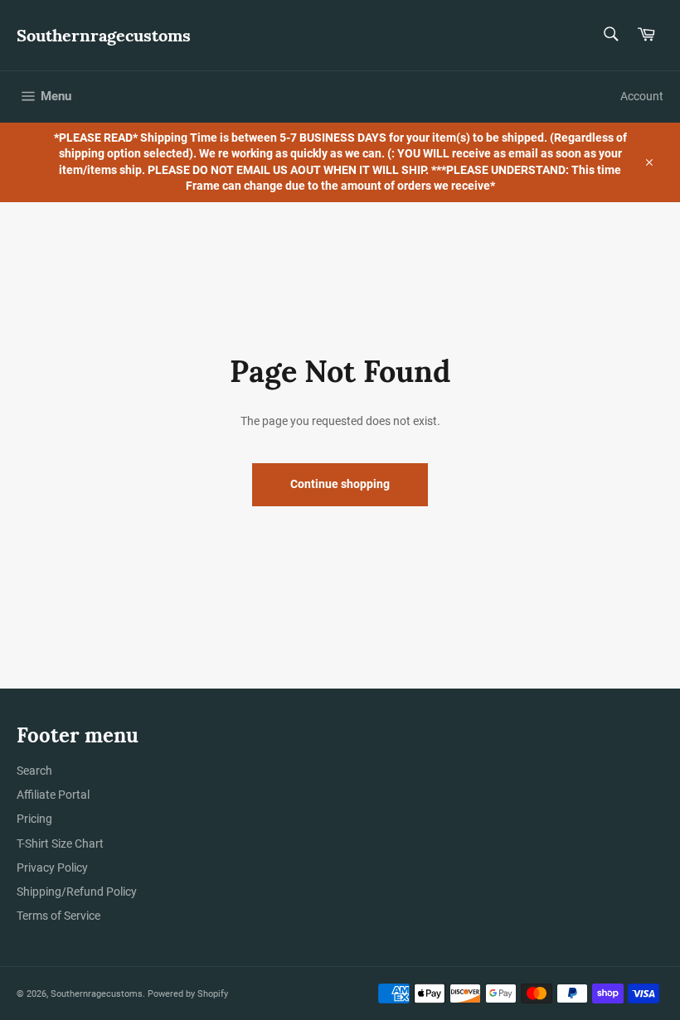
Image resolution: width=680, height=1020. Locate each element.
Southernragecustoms (104, 35)
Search (34, 770)
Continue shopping (340, 484)
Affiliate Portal (53, 794)
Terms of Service (58, 915)
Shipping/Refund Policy (77, 891)
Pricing (34, 818)
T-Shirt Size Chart (60, 843)
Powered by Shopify (188, 994)
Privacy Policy (52, 867)
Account (641, 96)
